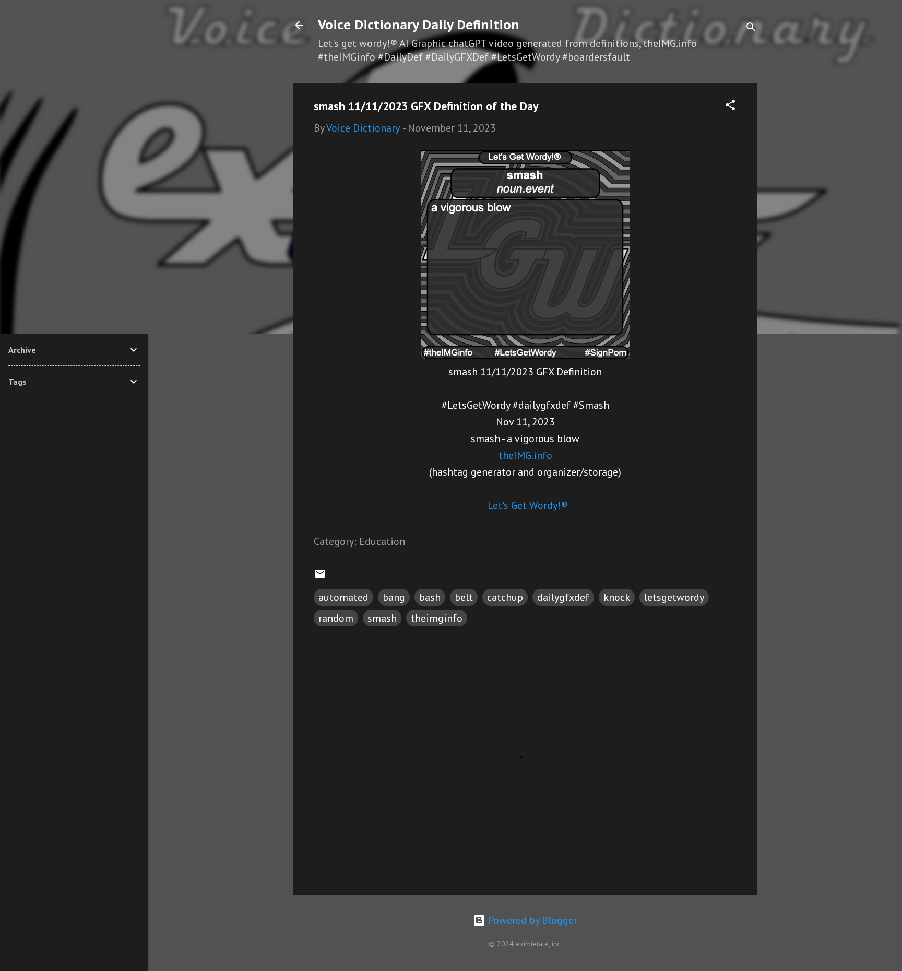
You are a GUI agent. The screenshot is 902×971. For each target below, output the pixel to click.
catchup (505, 597)
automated (343, 597)
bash (430, 597)
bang (394, 597)
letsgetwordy (674, 597)
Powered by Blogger (531, 920)
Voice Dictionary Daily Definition (418, 25)
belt (464, 597)
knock (616, 597)
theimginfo (436, 618)
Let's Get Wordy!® (528, 505)
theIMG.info (525, 455)
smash (382, 618)
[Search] (751, 28)
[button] (730, 106)
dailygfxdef (563, 597)
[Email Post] (320, 576)
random (335, 618)
